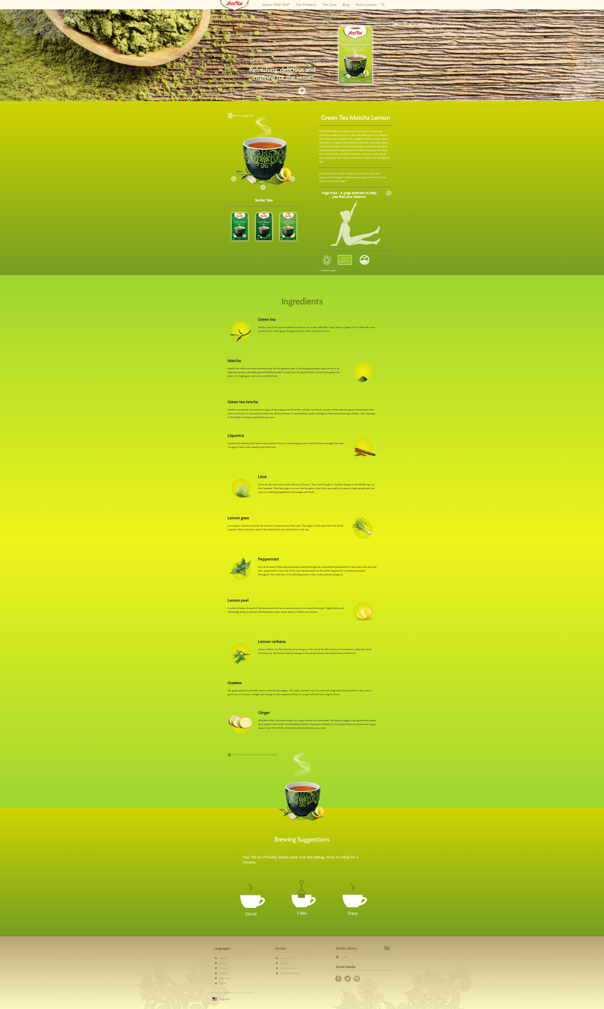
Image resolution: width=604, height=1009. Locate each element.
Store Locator (366, 5)
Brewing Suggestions (244, 115)
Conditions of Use (289, 973)
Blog (346, 5)
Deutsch (223, 968)
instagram (357, 979)
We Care (329, 5)
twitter (348, 979)
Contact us (285, 958)
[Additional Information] (389, 193)
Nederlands (225, 978)
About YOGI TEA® (276, 5)
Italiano (223, 963)
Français (223, 973)
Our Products (306, 5)
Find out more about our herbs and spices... (255, 754)
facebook (338, 979)
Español (223, 958)
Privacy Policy (287, 968)
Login (344, 956)
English (222, 983)
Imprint (284, 963)
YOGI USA (224, 999)
